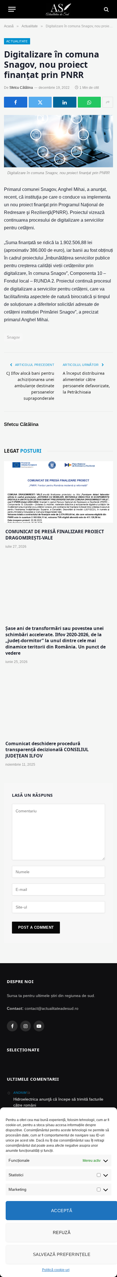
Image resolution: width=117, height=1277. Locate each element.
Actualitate (17, 41)
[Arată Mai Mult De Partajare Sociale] (107, 102)
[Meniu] (12, 9)
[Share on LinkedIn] (64, 102)
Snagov (13, 337)
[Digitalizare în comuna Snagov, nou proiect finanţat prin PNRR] (58, 141)
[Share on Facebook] (15, 102)
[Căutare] (106, 9)
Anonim (19, 1092)
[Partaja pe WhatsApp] (89, 102)
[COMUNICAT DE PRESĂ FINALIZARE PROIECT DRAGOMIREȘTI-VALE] (58, 492)
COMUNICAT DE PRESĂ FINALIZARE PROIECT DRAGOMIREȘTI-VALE (54, 534)
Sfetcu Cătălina (21, 88)
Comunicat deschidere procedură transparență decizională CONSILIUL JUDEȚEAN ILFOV (47, 749)
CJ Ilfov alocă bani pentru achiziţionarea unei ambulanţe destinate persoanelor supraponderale (30, 385)
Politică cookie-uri (56, 1270)
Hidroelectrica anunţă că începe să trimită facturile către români (58, 1102)
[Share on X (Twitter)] (40, 102)
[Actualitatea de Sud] (58, 9)
